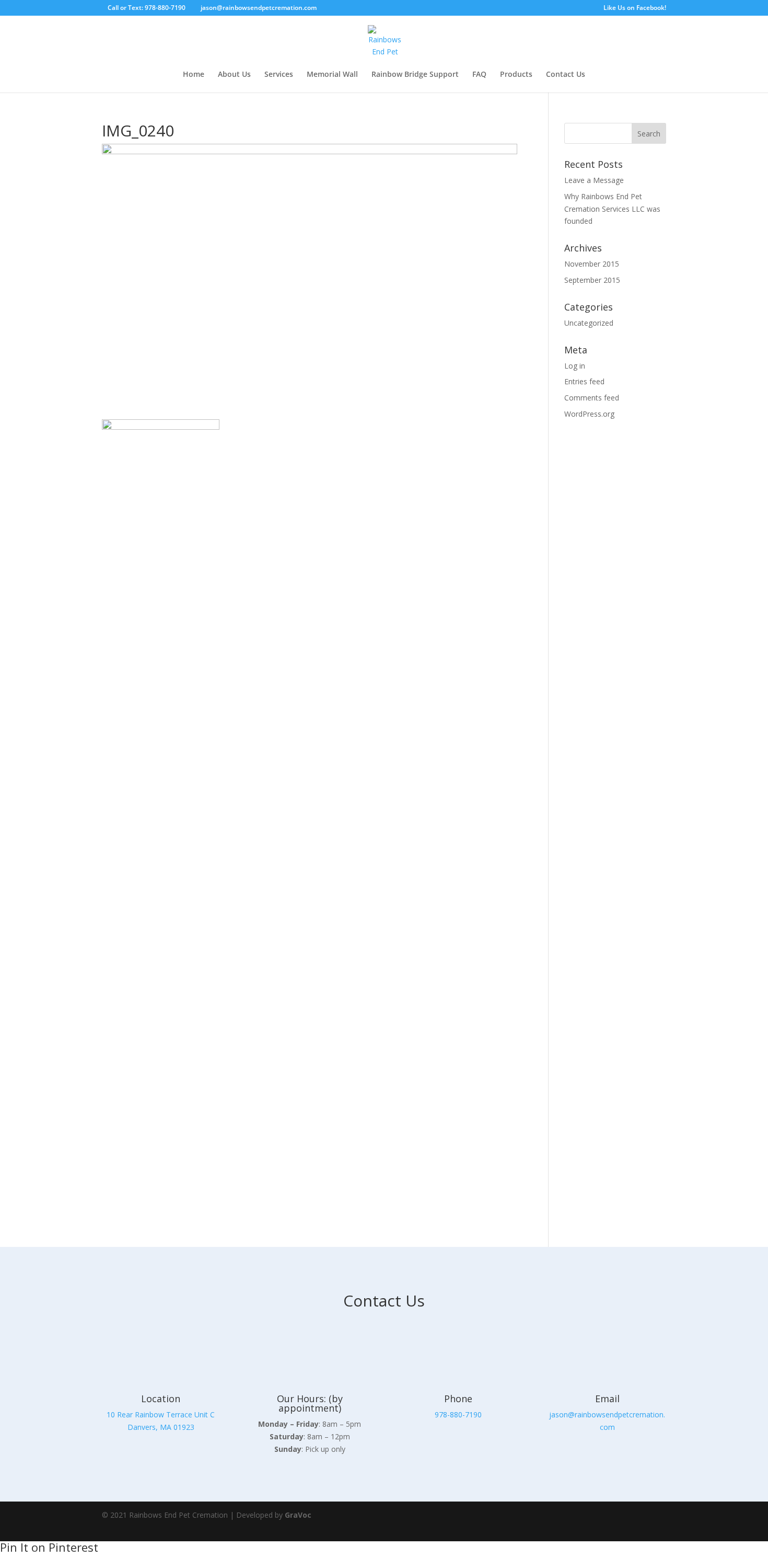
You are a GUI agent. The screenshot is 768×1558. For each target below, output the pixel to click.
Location (160, 1398)
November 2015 (591, 264)
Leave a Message (594, 180)
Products (516, 75)
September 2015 (592, 280)
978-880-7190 (458, 1414)
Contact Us (565, 75)
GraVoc (298, 1515)
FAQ (479, 75)
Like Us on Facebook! (634, 8)
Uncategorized (588, 323)
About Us (234, 75)
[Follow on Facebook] (624, 1521)
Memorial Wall (332, 75)
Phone (458, 1398)
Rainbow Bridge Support (415, 75)
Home (193, 75)
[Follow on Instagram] (653, 1521)
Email (607, 1398)
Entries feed (584, 381)
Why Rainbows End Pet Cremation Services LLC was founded (612, 208)
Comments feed (591, 398)
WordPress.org (589, 414)
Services (278, 75)
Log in (574, 366)
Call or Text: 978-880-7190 (146, 7)
